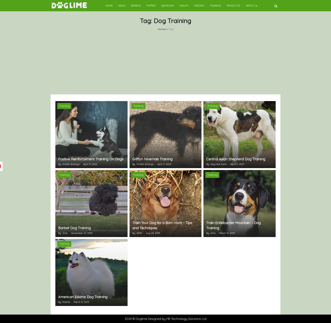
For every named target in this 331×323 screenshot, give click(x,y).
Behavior (167, 5)
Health (183, 5)
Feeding (199, 5)
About (250, 5)
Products (233, 5)
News (121, 5)
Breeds (136, 5)
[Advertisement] (165, 65)
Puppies (151, 5)
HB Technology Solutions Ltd (186, 319)
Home (109, 5)
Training (215, 5)
